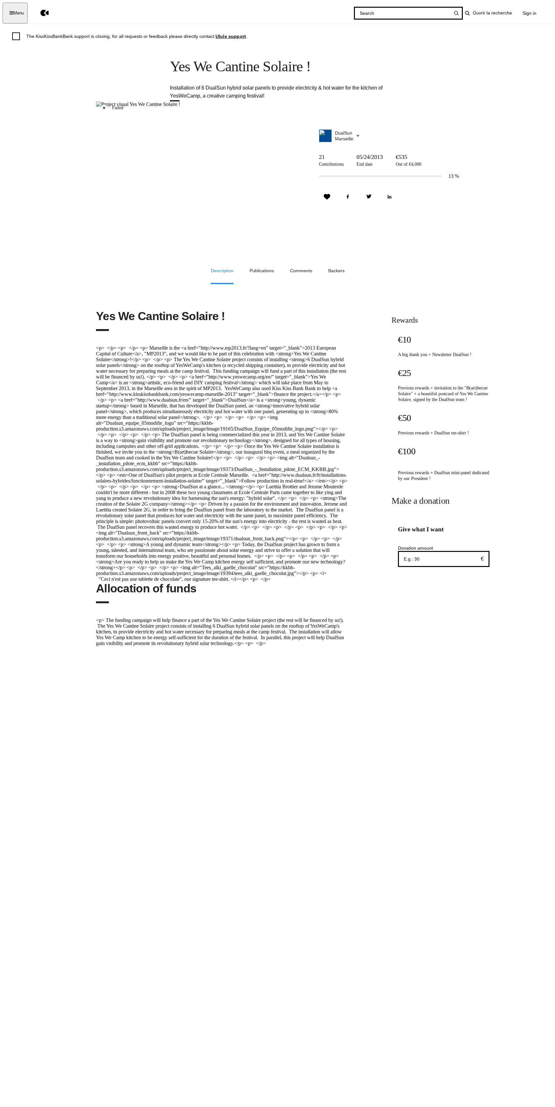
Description (222, 270)
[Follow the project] (327, 197)
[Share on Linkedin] (390, 197)
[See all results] (456, 13)
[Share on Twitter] (369, 197)
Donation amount (415, 548)
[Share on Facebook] (348, 197)
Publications (262, 270)
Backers (336, 270)
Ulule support (231, 36)
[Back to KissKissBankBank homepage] (40, 13)
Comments (301, 270)
